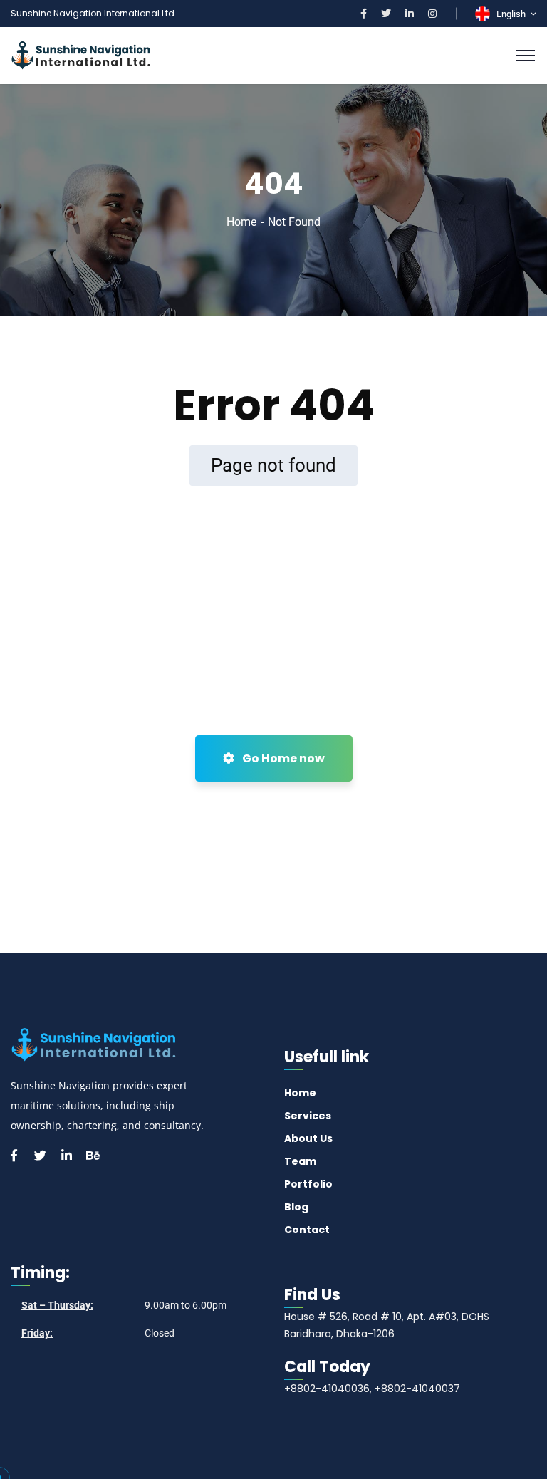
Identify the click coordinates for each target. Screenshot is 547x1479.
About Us (308, 1138)
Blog (296, 1207)
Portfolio (308, 1184)
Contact (307, 1230)
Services (307, 1116)
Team (300, 1161)
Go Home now (282, 758)
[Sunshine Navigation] (81, 54)
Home (241, 222)
